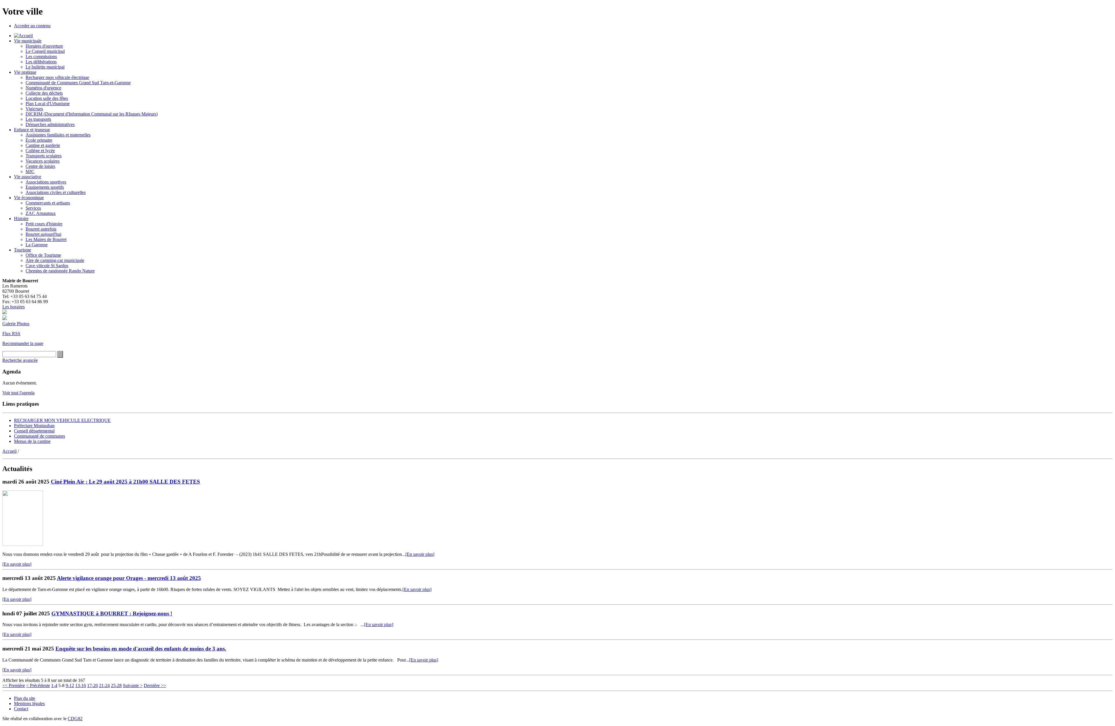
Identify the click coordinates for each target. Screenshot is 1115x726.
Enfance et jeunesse (32, 129)
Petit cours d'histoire (44, 223)
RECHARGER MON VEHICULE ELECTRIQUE (62, 420)
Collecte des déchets (44, 93)
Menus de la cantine (32, 441)
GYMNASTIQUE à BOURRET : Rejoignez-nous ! (111, 613)
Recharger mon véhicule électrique (57, 77)
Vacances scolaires (43, 161)
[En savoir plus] (419, 554)
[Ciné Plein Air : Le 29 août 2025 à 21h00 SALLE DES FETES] (22, 544)
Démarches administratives (50, 124)
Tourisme (22, 249)
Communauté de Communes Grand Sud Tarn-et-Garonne (78, 82)
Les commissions (41, 56)
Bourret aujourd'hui (43, 234)
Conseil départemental (34, 430)
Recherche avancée (20, 360)
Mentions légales (29, 703)
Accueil (9, 451)
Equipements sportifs (45, 187)
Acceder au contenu (32, 25)
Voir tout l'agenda (18, 392)
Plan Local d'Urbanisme (48, 103)
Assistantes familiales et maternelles (58, 134)
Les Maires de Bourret (46, 239)
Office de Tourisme (43, 255)
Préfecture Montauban (34, 425)
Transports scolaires (44, 155)
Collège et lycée (40, 150)
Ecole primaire (39, 140)
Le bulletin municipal (45, 66)
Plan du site (24, 698)
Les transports (38, 119)
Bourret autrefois (41, 229)
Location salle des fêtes (47, 98)
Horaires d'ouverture (44, 46)
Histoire (21, 218)
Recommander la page (22, 343)
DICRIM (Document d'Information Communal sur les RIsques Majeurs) (92, 114)
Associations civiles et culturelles (56, 192)
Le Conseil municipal (45, 51)
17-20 (92, 685)
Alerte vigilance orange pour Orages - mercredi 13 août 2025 (129, 578)
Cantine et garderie (43, 145)
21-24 (104, 685)
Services (33, 208)
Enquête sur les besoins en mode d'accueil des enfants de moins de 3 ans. (140, 649)
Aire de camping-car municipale (55, 260)
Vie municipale (28, 40)
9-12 (70, 685)
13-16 (80, 685)
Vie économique (29, 197)
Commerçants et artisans (48, 202)
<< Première (13, 685)
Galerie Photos (15, 323)
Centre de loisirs (40, 166)
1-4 (54, 685)
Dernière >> (155, 685)
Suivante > (133, 685)
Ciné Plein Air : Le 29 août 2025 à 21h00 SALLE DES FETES (125, 482)
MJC (30, 171)
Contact (21, 708)
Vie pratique (25, 72)
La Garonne (37, 244)
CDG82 (75, 718)
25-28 (116, 685)
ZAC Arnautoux (41, 213)
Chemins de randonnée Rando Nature (60, 270)
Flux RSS (11, 333)
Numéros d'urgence (43, 87)
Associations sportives (46, 181)
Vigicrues (34, 108)
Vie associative (27, 176)
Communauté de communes (39, 436)
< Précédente (38, 685)
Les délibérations (41, 61)
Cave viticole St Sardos (47, 265)
